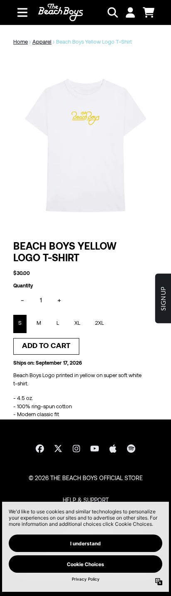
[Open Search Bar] (112, 12)
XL (77, 323)
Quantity (23, 286)
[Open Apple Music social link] (113, 448)
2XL (99, 323)
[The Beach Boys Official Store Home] (60, 12)
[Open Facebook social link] (40, 448)
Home (20, 42)
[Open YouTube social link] (95, 448)
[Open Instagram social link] (76, 448)
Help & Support (86, 500)
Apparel (41, 42)
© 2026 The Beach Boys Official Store (86, 478)
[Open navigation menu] (22, 12)
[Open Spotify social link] (131, 448)
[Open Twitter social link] (58, 448)
